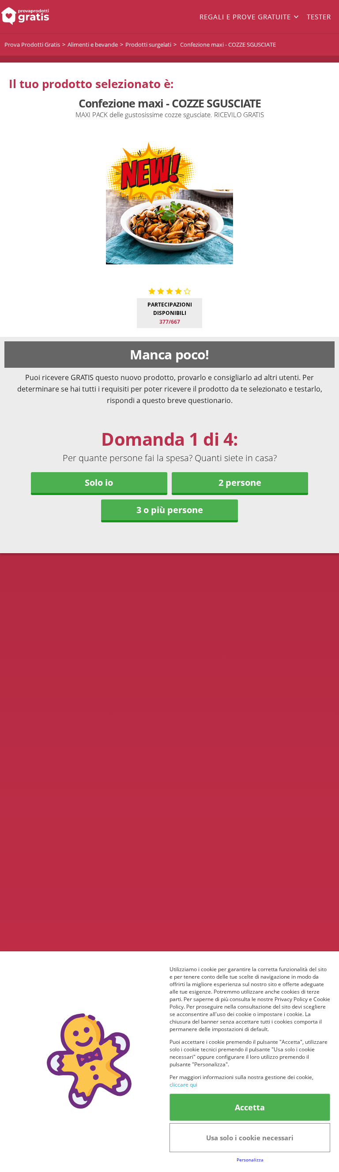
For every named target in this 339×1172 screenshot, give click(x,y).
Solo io (99, 482)
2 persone (239, 482)
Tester (319, 16)
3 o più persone (169, 510)
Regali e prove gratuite (245, 16)
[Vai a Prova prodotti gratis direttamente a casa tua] (34, 16)
